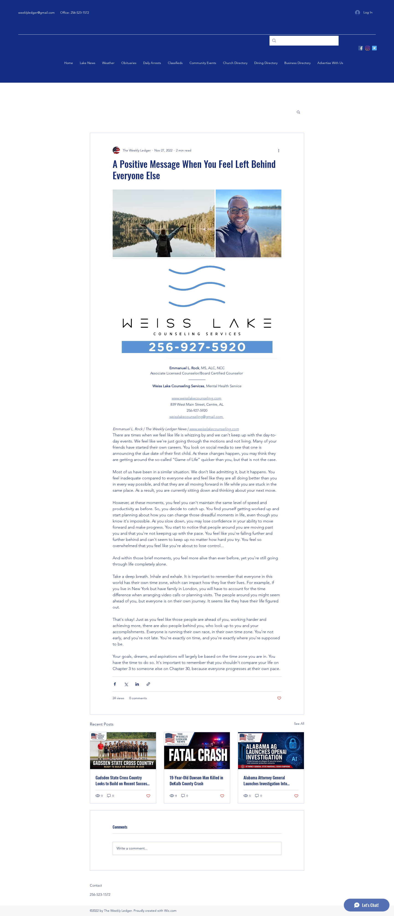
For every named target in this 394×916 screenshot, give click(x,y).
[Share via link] (148, 684)
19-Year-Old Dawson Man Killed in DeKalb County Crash (196, 780)
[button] (298, 112)
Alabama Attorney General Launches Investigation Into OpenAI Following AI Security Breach (266, 780)
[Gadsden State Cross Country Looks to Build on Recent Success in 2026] (123, 750)
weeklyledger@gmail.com (36, 12)
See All (299, 724)
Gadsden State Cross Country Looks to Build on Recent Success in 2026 (122, 780)
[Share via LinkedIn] (137, 684)
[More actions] (278, 150)
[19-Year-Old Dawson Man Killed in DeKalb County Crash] (197, 750)
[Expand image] (164, 223)
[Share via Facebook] (115, 684)
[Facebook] (360, 48)
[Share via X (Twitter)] (126, 684)
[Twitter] (374, 48)
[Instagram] (367, 48)
